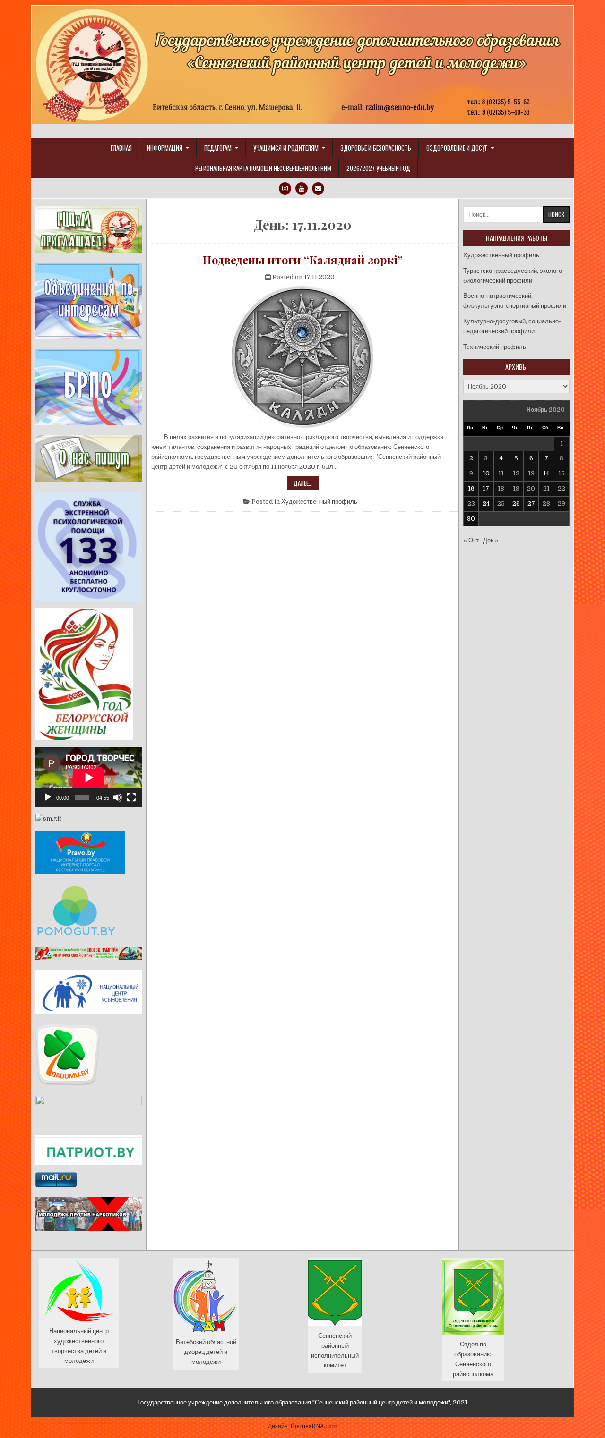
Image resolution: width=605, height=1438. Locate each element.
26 (516, 503)
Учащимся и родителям (286, 147)
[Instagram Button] (285, 188)
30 (471, 518)
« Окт (471, 540)
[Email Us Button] (318, 188)
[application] (88, 777)
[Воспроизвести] (47, 797)
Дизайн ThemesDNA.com (302, 1426)
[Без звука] (117, 797)
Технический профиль (494, 346)
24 (486, 503)
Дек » (491, 540)
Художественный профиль (319, 501)
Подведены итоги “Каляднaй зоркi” (302, 260)
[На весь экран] (131, 797)
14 (546, 473)
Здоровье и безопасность (375, 147)
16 (471, 488)
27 (531, 503)
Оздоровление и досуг (456, 147)
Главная (121, 147)
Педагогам (218, 147)
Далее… (306, 484)
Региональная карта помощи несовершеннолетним (263, 168)
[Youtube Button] (301, 188)
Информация (164, 147)
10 (486, 473)
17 (486, 488)
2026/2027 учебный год (378, 168)
